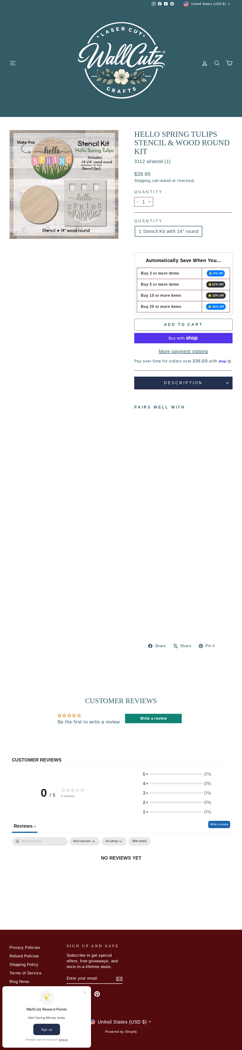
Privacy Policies (24, 947)
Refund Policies (24, 956)
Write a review (219, 824)
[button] (177, 774)
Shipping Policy (24, 964)
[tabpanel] (121, 873)
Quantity (148, 192)
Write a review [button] (153, 718)
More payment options (183, 351)
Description (183, 383)
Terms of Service (25, 973)
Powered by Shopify (121, 1031)
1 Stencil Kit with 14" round (168, 231)
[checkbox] (140, 841)
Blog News (19, 981)
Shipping (142, 180)
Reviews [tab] (25, 826)
